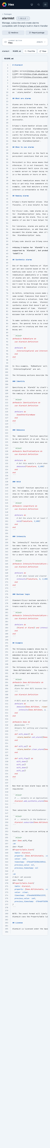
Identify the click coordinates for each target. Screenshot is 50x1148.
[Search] (38, 4)
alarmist (8, 18)
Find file (31, 51)
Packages (8, 14)
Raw (44, 51)
